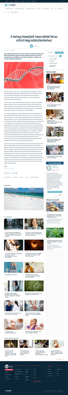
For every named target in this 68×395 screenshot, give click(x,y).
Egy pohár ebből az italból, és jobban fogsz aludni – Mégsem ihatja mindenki (57, 352)
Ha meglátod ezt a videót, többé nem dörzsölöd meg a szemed (24, 352)
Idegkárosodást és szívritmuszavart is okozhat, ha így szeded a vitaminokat (54, 122)
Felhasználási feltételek (8, 374)
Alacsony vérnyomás (27, 372)
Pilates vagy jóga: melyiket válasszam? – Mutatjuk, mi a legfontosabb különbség (41, 352)
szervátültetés (15, 177)
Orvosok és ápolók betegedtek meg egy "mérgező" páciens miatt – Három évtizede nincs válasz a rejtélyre (13, 234)
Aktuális (7, 1)
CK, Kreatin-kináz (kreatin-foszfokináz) (18, 374)
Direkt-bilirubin (17, 378)
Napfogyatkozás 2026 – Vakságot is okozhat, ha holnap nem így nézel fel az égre (33, 255)
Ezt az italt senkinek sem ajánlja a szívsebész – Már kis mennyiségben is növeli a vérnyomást (13, 255)
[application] (24, 199)
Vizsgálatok (49, 371)
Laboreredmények (34, 1)
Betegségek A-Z (23, 1)
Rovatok (11, 1)
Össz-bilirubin (17, 376)
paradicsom (49, 84)
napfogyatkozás (28, 251)
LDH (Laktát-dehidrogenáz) (18, 371)
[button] (18, 366)
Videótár (57, 371)
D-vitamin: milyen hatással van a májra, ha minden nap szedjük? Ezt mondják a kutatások (34, 234)
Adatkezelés (6, 376)
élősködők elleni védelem (19, 8)
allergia (38, 8)
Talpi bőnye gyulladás (27, 377)
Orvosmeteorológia (9, 8)
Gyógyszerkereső (16, 1)
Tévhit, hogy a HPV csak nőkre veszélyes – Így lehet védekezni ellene (33, 314)
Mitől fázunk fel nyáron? (11, 274)
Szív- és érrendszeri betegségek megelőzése (12, 251)
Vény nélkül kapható (53, 63)
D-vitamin (27, 230)
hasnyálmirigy (49, 103)
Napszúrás (27, 369)
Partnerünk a (55, 195)
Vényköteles (51, 61)
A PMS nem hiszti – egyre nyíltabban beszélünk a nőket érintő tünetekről (32, 276)
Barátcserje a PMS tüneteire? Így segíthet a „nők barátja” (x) (33, 294)
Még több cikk (59, 359)
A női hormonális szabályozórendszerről (10, 332)
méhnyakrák (7, 230)
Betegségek (49, 369)
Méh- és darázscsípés (27, 379)
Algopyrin (34, 369)
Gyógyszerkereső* (37, 365)
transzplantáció (8, 177)
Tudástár (57, 373)
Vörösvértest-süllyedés (18, 369)
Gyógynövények (50, 373)
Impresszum (6, 372)
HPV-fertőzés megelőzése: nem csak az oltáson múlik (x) (33, 332)
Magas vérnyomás (46, 8)
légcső (26, 177)
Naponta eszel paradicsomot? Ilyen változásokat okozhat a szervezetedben (53, 87)
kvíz (48, 212)
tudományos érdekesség (34, 177)
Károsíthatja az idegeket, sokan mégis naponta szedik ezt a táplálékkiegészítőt (54, 140)
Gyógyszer (50, 52)
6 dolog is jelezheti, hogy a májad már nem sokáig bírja (54, 157)
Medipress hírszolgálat (8, 168)
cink (48, 137)
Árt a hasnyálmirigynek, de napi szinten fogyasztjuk (54, 105)
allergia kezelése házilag (30, 8)
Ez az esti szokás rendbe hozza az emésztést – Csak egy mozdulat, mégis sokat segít (10, 353)
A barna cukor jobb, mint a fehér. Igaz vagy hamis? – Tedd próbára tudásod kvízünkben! (54, 216)
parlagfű (48, 238)
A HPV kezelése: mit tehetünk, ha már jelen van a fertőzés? (13, 313)
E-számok (57, 375)
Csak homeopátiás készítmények (52, 66)
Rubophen (34, 377)
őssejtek (21, 177)
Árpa (26, 374)
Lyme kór (52, 8)
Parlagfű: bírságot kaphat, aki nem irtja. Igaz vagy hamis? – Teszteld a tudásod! (55, 242)
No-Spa (34, 375)
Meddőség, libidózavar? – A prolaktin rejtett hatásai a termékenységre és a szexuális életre (12, 295)
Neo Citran (34, 373)
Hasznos (28, 1)
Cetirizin (34, 371)
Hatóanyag (59, 52)
